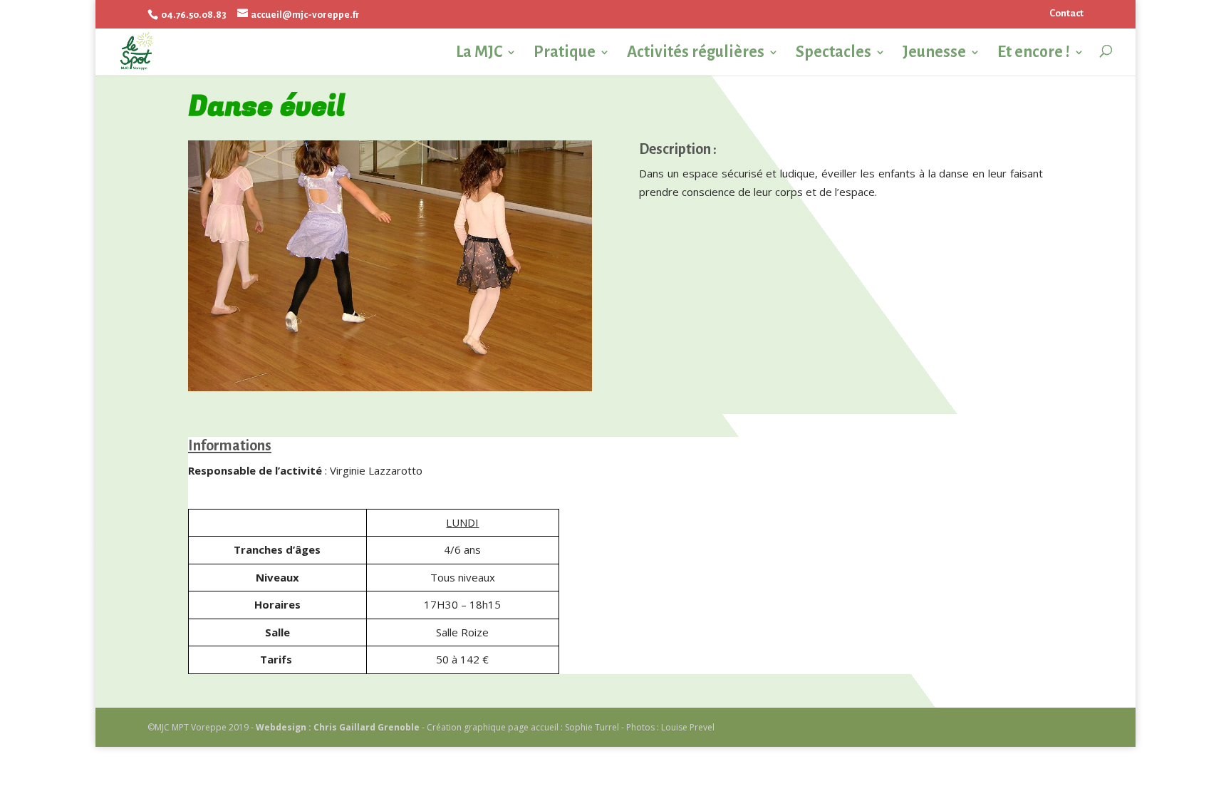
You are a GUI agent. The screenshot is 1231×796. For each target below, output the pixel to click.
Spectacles (833, 53)
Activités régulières (695, 53)
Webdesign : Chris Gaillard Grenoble (338, 727)
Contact (1066, 13)
